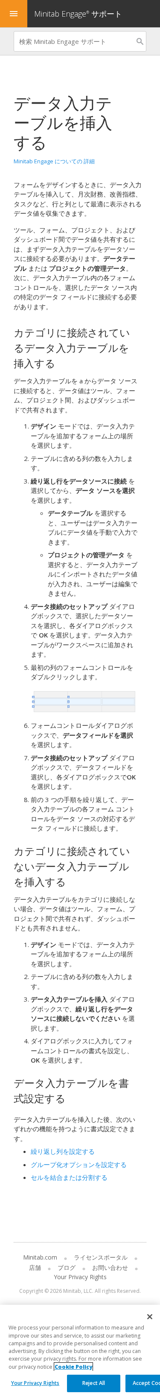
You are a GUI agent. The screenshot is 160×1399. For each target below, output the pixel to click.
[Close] (149, 1316)
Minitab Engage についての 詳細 (54, 161)
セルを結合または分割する (69, 1177)
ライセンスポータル (101, 1257)
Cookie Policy (73, 1366)
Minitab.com (40, 1257)
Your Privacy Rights (35, 1383)
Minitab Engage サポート (78, 14)
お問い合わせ (110, 1267)
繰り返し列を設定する (63, 1151)
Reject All (93, 1383)
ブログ (67, 1267)
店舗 (35, 1267)
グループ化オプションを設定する (79, 1164)
